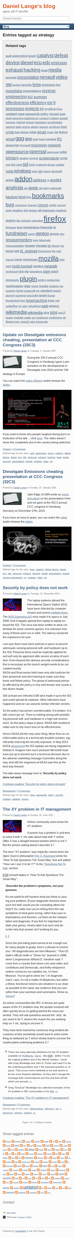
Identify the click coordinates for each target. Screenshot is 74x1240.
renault (47, 77)
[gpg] (13, 1161)
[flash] (9, 1157)
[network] (38, 1169)
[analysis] (13, 1141)
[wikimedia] (4, 1192)
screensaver (49, 158)
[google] (4, 1161)
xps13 (61, 312)
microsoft (24, 145)
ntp (26, 271)
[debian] (26, 1149)
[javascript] (4, 1165)
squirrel (10, 127)
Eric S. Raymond (45, 856)
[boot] (28, 1145)
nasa (21, 114)
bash (63, 114)
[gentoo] (35, 1157)
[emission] (35, 1153)
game (31, 234)
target (43, 295)
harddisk (51, 139)
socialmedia (54, 122)
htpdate (30, 246)
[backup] (4, 1145)
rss (61, 286)
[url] (40, 1187)
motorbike (14, 91)
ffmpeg (10, 321)
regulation (40, 122)
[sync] (4, 1181)
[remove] (40, 1173)
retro (32, 321)
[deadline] (16, 1149)
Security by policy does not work (35, 587)
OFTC (29, 1217)
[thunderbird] (38, 1181)
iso (62, 245)
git (46, 109)
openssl (37, 151)
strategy (38, 461)
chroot (43, 205)
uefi (57, 300)
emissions (48, 85)
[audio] (56, 1141)
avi (33, 317)
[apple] (42, 1141)
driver (65, 1150)
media (55, 69)
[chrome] (51, 1145)
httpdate (41, 246)
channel (32, 205)
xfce (46, 312)
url (20, 306)
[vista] (53, 1187)
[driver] (61, 1149)
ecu (38, 62)
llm (54, 251)
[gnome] (58, 1157)
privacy (12, 158)
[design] (36, 1149)
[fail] (53, 1153)
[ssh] (33, 1177)
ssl (25, 164)
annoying (18, 118)
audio (27, 317)
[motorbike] (10, 1169)
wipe (35, 171)
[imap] (58, 1161)
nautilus (38, 266)
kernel (27, 1166)
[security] (66, 1173)
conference (55, 317)
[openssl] (48, 1169)
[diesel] (45, 1149)
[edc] (12, 1153)
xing (53, 312)
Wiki (52, 1091)
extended (37, 220)
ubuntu (51, 164)
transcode (42, 321)
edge (33, 132)
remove (33, 158)
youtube (19, 317)
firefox (55, 218)
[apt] (50, 1141)
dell (26, 210)
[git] (45, 1157)
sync (32, 164)
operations (35, 271)
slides (6, 384)
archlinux (54, 127)
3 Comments (24, 791)
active (10, 180)
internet (20, 122)
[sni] (20, 1177)
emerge (31, 1154)
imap (62, 1162)
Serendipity (20, 1231)
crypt (10, 132)
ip (49, 246)
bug (10, 204)
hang (42, 139)
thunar (51, 295)
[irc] (66, 1161)
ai (48, 180)
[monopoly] (64, 1165)
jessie (10, 251)
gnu (62, 234)
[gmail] (50, 1157)
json (17, 321)
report (34, 286)
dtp (18, 220)
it (54, 102)
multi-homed (22, 266)
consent (44, 118)
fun (58, 85)
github (52, 109)
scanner (10, 290)
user (25, 306)
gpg (19, 138)
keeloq (16, 85)
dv (64, 317)
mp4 (8, 266)
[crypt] (9, 1149)
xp (40, 171)
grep (35, 240)
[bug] (43, 1145)
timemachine (36, 300)
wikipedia (35, 312)
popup (30, 122)
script (63, 158)
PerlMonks (27, 1055)
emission (59, 63)
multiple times (59, 612)
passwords (32, 114)
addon (23, 179)
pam (46, 271)
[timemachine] (50, 1181)
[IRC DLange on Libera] (4, 1216)
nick (21, 271)
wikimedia (16, 312)
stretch (57, 290)
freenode (46, 227)
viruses (54, 114)
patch (55, 271)
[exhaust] (45, 1153)
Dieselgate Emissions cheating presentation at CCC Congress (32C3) (33, 476)
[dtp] (69, 1149)
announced (18, 746)
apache (43, 127)
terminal (34, 1182)
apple (33, 188)
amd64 (55, 180)
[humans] (50, 1161)
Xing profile (11, 1213)
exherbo (26, 220)
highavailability (15, 245)
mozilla (48, 258)
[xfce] (38, 1192)
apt (41, 188)
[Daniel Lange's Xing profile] (4, 1212)
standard (46, 290)
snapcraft (29, 290)
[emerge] (26, 1153)
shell (9, 118)
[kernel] (23, 1165)
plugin (28, 278)
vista (9, 171)
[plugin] (8, 1173)
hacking (32, 69)
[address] (4, 1141)
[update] (11, 1187)
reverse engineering (12, 577)
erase (50, 132)
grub (35, 139)
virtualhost (34, 306)
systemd (41, 164)
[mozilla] (20, 1169)
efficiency (38, 102)
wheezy (54, 306)
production (53, 280)
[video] (45, 1187)
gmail (10, 139)
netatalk (50, 266)
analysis (14, 187)
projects (32, 108)
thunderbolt (12, 300)
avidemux (42, 317)
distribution (49, 210)
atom (46, 188)
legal (44, 70)
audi (9, 56)
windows (22, 170)
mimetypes (30, 259)
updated (11, 114)
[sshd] (39, 1177)
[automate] (63, 1141)
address (39, 180)
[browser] (34, 1145)
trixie (51, 300)
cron (9, 210)
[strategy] (52, 1177)
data (17, 132)
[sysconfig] (11, 1181)
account (56, 171)
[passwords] (57, 1169)
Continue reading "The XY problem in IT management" (36, 1097)
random (24, 158)
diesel (26, 62)
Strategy (7, 449)
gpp (28, 138)
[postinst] (23, 1173)
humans (10, 122)
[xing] (45, 1192)
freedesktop (31, 227)
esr (50, 102)
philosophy (12, 280)
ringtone (54, 286)
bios (28, 197)
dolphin (11, 220)
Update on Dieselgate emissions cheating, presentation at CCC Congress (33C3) (34, 339)
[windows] (27, 1192)
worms (26, 127)
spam (29, 1178)
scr (30, 96)
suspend (20, 295)
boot (64, 127)
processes (15, 108)
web (44, 306)
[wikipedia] (16, 1192)
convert (61, 205)
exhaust (14, 69)
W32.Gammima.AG (20, 616)
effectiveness (17, 102)
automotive (19, 56)
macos (10, 259)
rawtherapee (14, 286)
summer (40, 97)
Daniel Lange (20, 351)
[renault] (48, 1173)
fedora (63, 132)
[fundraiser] (23, 1157)
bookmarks (48, 195)
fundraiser (16, 233)
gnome (54, 234)
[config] (61, 1145)
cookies (54, 118)
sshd (19, 164)
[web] (66, 1187)
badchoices (31, 118)
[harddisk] (41, 1161)
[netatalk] (29, 1169)
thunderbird (45, 1182)
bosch (32, 56)
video (61, 77)
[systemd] (20, 1181)
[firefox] (67, 1153)
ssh (13, 164)
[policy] (15, 1173)
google (64, 118)
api (26, 188)
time (22, 300)
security (26, 85)
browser (39, 1145)
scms (19, 290)
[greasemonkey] (19, 1161)
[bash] (12, 1145)
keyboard (36, 1166)
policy (44, 114)
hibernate (45, 240)
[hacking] (32, 1161)
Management (9, 791)
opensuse (53, 152)
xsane (9, 317)
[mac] (49, 1165)
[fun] (16, 1157)
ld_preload (28, 251)
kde (16, 251)
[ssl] (46, 1177)
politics (42, 280)
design (33, 210)
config (52, 205)
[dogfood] (53, 1149)
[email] (19, 1153)
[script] (56, 1173)
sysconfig (32, 295)
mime (18, 259)
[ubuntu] (64, 1181)
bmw (37, 84)
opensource (17, 151)
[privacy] (31, 1173)
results (43, 286)
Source (10, 996)
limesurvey (44, 251)
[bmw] (21, 1145)
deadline (17, 210)
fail (56, 132)
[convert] (69, 1145)
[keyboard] (31, 1165)
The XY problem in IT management (37, 809)
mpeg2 (24, 321)
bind (21, 197)
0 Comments (19, 449)
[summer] (62, 1177)
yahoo (47, 171)
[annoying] (23, 1141)
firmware (11, 227)
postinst (27, 1174)
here (39, 438)
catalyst (45, 55)
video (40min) (34, 380)
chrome (56, 1145)
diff (39, 210)
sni (38, 290)
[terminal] (29, 1181)
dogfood (61, 210)
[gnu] (66, 1157)
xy (42, 108)
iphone (55, 245)
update (60, 164)
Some (38, 1055)
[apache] (32, 1141)
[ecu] (6, 1153)
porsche (11, 77)
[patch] (67, 1169)
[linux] (40, 1165)
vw (9, 84)
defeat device (52, 569)
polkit (63, 152)
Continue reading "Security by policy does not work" (34, 784)
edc (46, 62)
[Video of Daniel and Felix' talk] (37, 410)
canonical (21, 205)
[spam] (26, 1177)
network (54, 145)
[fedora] (59, 1153)
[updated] (21, 1187)
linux (59, 109)
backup (12, 197)
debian (24, 132)
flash (20, 227)
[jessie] (15, 1165)
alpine (34, 127)
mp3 (62, 259)
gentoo (42, 233)
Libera (21, 1217)
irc (59, 138)
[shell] (13, 1177)
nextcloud (12, 271)
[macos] (56, 1165)
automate (55, 188)
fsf (54, 227)
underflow (12, 306)
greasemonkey (19, 240)
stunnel (10, 295)
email (41, 132)
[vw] (60, 1187)
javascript (12, 145)
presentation (28, 77)
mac (58, 251)
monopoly (39, 145)
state (18, 127)
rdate (27, 286)
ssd (8, 164)
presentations (32, 91)
